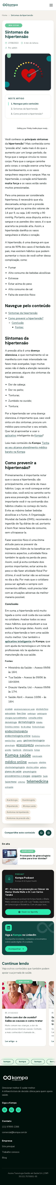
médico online (16, 762)
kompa (37, 750)
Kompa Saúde (27, 851)
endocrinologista (16, 731)
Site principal (8, 1146)
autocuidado (10, 713)
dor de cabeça (26, 727)
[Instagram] (4, 1109)
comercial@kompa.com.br (14, 1132)
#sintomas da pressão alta (18, 818)
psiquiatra (36, 776)
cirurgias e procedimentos (16, 718)
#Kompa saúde (29, 806)
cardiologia (31, 713)
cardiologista (42, 713)
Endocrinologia (38, 727)
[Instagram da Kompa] (48, 833)
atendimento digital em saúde (24, 709)
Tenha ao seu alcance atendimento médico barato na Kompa (27, 447)
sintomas (21, 782)
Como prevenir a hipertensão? (27, 113)
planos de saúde (13, 771)
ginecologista (25, 745)
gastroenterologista (34, 740)
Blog (4, 1157)
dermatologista (26, 722)
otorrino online (32, 767)
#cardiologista (28, 800)
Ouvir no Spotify (30, 912)
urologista (9, 787)
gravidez (8, 750)
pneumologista (29, 771)
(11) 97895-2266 (10, 1126)
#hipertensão (12, 806)
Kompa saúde (18, 755)
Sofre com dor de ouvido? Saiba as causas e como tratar (24, 1019)
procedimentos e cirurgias (17, 776)
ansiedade (8, 709)
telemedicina (37, 781)
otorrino (42, 762)
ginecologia (10, 745)
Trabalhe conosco (10, 1152)
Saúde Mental (11, 782)
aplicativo (10, 435)
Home (4, 15)
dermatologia (11, 722)
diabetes (39, 722)
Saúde (45, 776)
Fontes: (19, 327)
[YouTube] (18, 1109)
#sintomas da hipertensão (18, 812)
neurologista (32, 762)
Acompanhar (14, 949)
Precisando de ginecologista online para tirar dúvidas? (35, 857)
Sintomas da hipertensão (24, 108)
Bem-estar (14, 25)
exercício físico (10, 740)
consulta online (35, 717)
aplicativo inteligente (18, 641)
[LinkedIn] (11, 1109)
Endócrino (36, 736)
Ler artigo (9, 1041)
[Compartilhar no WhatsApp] (41, 833)
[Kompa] (10, 5)
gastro (19, 740)
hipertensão (17, 750)
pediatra (43, 767)
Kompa (38, 435)
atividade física (42, 709)
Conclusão (18, 323)
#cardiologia (12, 800)
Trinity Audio (32, 128)
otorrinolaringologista (15, 767)
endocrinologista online (17, 736)
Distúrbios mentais (12, 727)
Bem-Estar (21, 713)
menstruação (37, 756)
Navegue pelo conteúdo (24, 103)
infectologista (28, 750)
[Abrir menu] (51, 5)
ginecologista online (42, 745)
